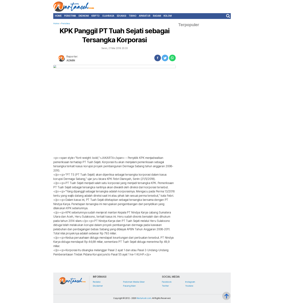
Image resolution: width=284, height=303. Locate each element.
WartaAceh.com (144, 298)
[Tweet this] (165, 58)
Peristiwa (70, 15)
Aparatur (144, 15)
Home (58, 15)
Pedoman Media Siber (134, 281)
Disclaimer (98, 285)
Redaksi (97, 281)
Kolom (168, 15)
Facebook (167, 281)
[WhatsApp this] (172, 58)
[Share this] (157, 58)
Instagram (190, 281)
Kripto (95, 15)
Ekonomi (84, 15)
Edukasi (121, 15)
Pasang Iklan (129, 285)
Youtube (189, 285)
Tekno (132, 15)
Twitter (165, 285)
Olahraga (108, 15)
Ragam (157, 15)
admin (70, 60)
